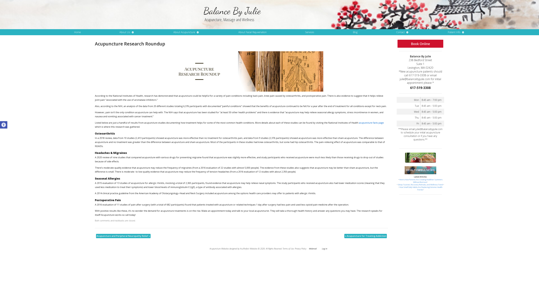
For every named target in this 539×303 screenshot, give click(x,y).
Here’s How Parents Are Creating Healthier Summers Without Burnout (420, 180)
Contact (400, 32)
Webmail (313, 248)
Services (309, 32)
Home (77, 32)
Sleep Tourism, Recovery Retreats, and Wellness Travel (420, 184)
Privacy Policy (300, 248)
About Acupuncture (184, 32)
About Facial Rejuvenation (252, 32)
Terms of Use (288, 248)
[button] (3, 124)
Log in (324, 248)
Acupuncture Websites (219, 248)
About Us (124, 32)
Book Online (420, 43)
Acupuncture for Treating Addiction (365, 235)
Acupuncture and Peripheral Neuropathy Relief (123, 235)
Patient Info (454, 32)
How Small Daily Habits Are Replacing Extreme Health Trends (420, 188)
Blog (355, 32)
